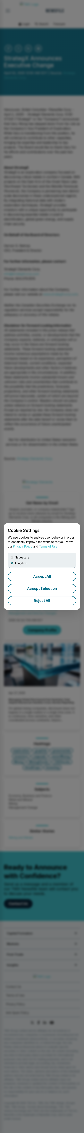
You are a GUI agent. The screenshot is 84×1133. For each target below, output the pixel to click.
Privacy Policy (22, 546)
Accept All (42, 576)
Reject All (42, 601)
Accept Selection (42, 588)
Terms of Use (48, 546)
